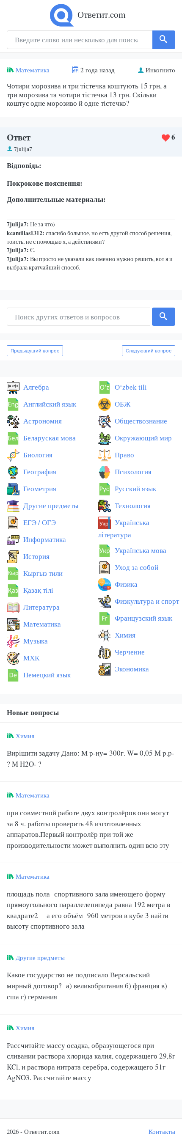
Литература (41, 607)
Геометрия (39, 488)
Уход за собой (135, 567)
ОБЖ (121, 404)
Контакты (162, 1131)
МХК (30, 658)
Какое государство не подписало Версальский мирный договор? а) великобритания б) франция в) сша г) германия (87, 985)
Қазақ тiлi (37, 590)
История (36, 556)
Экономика (131, 669)
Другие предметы (50, 505)
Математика (33, 70)
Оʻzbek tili (130, 387)
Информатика (44, 539)
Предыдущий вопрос (35, 351)
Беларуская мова (49, 438)
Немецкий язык (46, 674)
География (39, 471)
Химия (124, 635)
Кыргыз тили (42, 573)
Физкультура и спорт (146, 601)
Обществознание (140, 421)
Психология (132, 471)
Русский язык (134, 488)
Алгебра (35, 387)
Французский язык (142, 618)
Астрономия (42, 421)
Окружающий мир (142, 438)
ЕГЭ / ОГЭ (39, 522)
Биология (37, 454)
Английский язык (49, 404)
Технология (132, 505)
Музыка (35, 641)
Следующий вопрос (148, 351)
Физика (125, 584)
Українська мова (139, 550)
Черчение (129, 652)
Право (123, 454)
